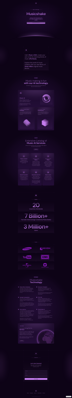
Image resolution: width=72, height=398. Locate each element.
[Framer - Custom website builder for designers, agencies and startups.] (68, 396)
